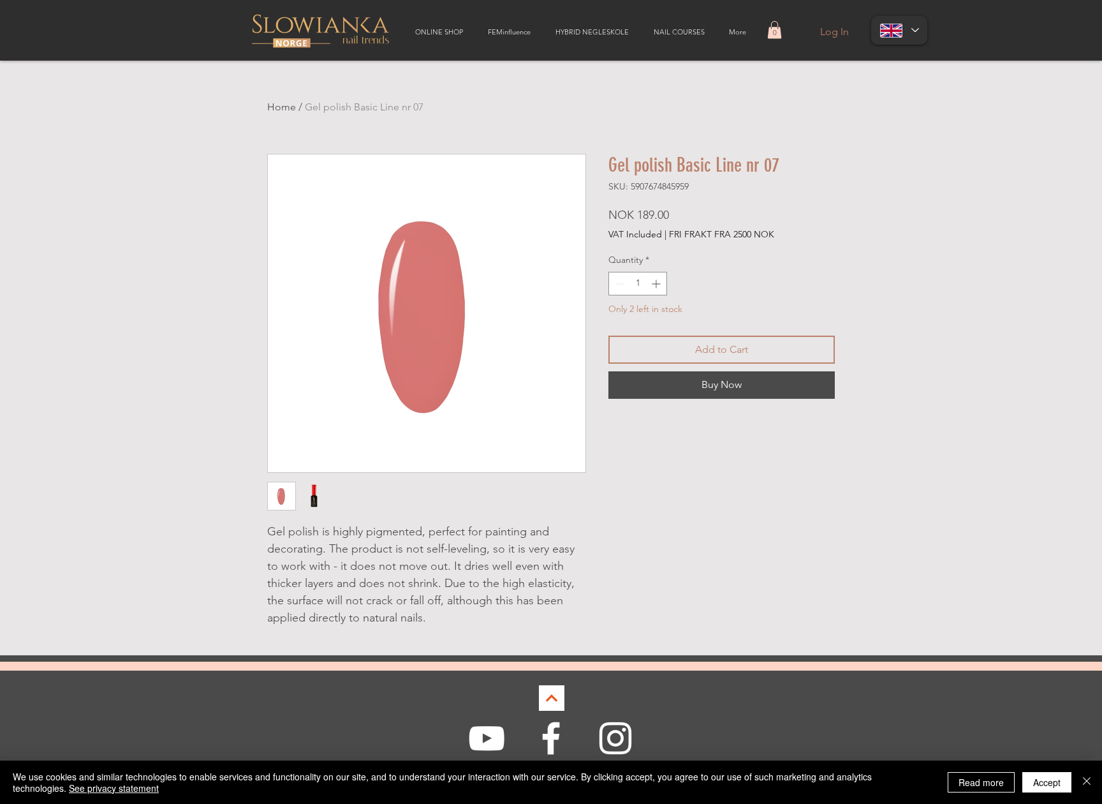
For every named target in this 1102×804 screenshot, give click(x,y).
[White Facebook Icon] (551, 738)
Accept (1047, 782)
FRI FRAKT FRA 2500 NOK (721, 234)
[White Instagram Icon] (615, 738)
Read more (981, 782)
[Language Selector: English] (899, 30)
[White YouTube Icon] (486, 738)
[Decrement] (618, 283)
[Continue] (551, 698)
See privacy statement (114, 788)
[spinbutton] (637, 283)
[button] (774, 29)
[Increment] (657, 283)
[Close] (1086, 782)
